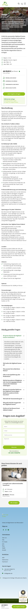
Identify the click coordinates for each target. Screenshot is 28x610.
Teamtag (11, 26)
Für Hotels (4, 542)
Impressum (5, 561)
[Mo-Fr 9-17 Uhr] (22, 3)
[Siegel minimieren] (26, 592)
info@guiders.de (8, 573)
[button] (3, 483)
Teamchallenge (5, 26)
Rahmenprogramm (6, 25)
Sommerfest (10, 21)
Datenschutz (5, 559)
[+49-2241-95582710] (2, 569)
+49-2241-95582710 (9, 569)
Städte (3, 548)
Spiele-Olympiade (5, 28)
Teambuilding (23, 25)
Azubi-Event (17, 26)
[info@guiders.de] (2, 573)
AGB (3, 557)
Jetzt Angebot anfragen (14, 94)
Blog (3, 546)
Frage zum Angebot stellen (11, 102)
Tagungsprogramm (15, 25)
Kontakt (4, 550)
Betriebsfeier (4, 23)
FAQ (3, 539)
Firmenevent (11, 23)
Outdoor (21, 23)
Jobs (3, 544)
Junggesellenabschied (18, 21)
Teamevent (4, 21)
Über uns (4, 537)
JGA (21, 26)
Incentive (17, 23)
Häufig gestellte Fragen (10, 100)
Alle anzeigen (14, 503)
